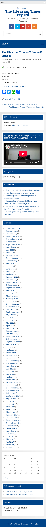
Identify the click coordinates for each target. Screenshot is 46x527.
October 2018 (11, 393)
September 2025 (13, 228)
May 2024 (10, 253)
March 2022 (11, 296)
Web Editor (26, 59)
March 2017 (10, 445)
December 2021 (12, 304)
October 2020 (11, 339)
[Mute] (35, 162)
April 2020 (10, 350)
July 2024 (10, 250)
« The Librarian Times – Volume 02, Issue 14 (19, 104)
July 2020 (10, 347)
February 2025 (12, 231)
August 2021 (11, 315)
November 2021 (12, 307)
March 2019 (10, 380)
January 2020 (11, 358)
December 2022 (12, 282)
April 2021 (10, 326)
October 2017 (11, 426)
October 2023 (11, 261)
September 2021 (12, 312)
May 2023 (10, 272)
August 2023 (11, 263)
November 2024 (12, 239)
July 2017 (10, 434)
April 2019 (10, 377)
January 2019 (11, 385)
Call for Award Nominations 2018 (19, 494)
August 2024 (11, 247)
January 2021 (11, 334)
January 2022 (11, 301)
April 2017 (10, 442)
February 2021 (11, 331)
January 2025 (11, 234)
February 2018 (12, 415)
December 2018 (12, 388)
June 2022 (10, 293)
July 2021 (10, 317)
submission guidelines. (20, 125)
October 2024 (11, 242)
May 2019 (10, 374)
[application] (23, 154)
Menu (3, 2)
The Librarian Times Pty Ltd (23, 13)
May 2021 (10, 323)
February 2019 (12, 382)
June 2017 (10, 436)
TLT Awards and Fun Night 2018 (19, 491)
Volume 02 (6, 62)
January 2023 (11, 280)
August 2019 (11, 366)
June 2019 (10, 372)
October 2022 (11, 285)
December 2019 (12, 361)
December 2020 (12, 336)
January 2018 (11, 418)
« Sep (6, 478)
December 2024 (12, 236)
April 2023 (10, 274)
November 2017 (12, 423)
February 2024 (12, 255)
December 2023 (12, 258)
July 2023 (10, 266)
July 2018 (10, 401)
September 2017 (12, 428)
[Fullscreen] (39, 162)
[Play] (6, 162)
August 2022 (11, 290)
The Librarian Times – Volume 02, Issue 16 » (26, 107)
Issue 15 (38, 59)
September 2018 (13, 396)
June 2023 (10, 269)
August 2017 (11, 431)
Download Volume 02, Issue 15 (14, 86)
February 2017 (11, 447)
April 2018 (10, 409)
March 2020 (11, 353)
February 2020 (12, 355)
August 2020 (11, 345)
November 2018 (12, 391)
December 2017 (12, 420)
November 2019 (12, 363)
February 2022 (12, 298)
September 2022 (13, 288)
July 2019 (10, 369)
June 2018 (10, 404)
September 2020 (13, 342)
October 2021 (11, 309)
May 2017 (10, 439)
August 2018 (11, 399)
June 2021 (10, 320)
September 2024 (13, 245)
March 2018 (10, 412)
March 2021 (10, 328)
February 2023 (12, 277)
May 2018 (10, 407)
